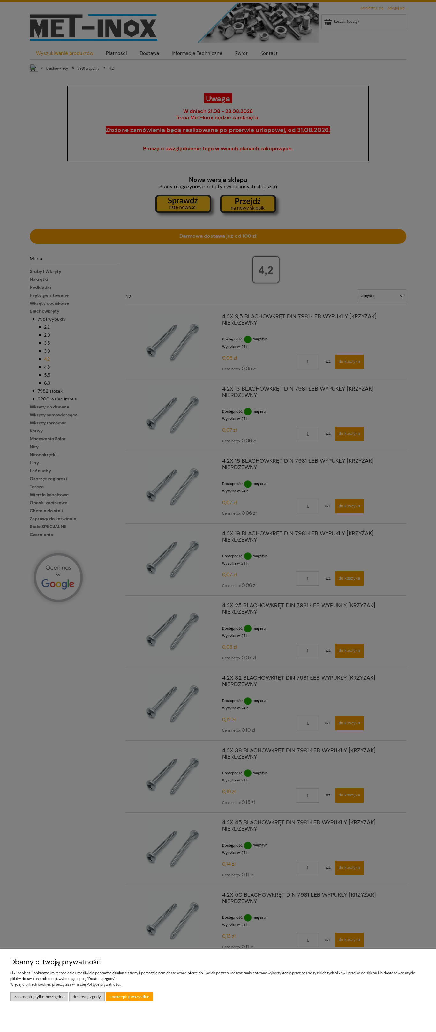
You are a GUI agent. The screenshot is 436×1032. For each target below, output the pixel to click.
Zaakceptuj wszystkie (129, 997)
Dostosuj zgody (87, 997)
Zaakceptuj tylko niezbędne (39, 997)
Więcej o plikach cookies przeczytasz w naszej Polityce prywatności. (65, 984)
